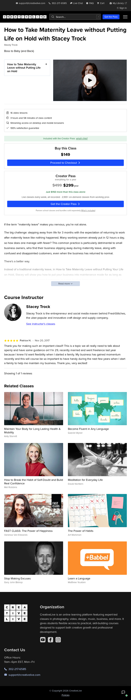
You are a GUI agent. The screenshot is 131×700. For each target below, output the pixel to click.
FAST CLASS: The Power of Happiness (28, 531)
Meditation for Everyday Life (85, 480)
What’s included (88, 210)
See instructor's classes (40, 324)
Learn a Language (79, 578)
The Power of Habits (80, 531)
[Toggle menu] (125, 17)
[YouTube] (43, 640)
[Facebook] (50, 640)
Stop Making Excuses (17, 578)
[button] (123, 692)
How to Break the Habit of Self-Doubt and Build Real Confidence (33, 481)
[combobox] (75, 17)
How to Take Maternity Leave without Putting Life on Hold (24, 67)
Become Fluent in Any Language (88, 429)
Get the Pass (111, 16)
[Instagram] (58, 640)
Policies (65, 695)
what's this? (82, 138)
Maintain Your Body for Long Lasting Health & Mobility (32, 430)
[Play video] (90, 80)
